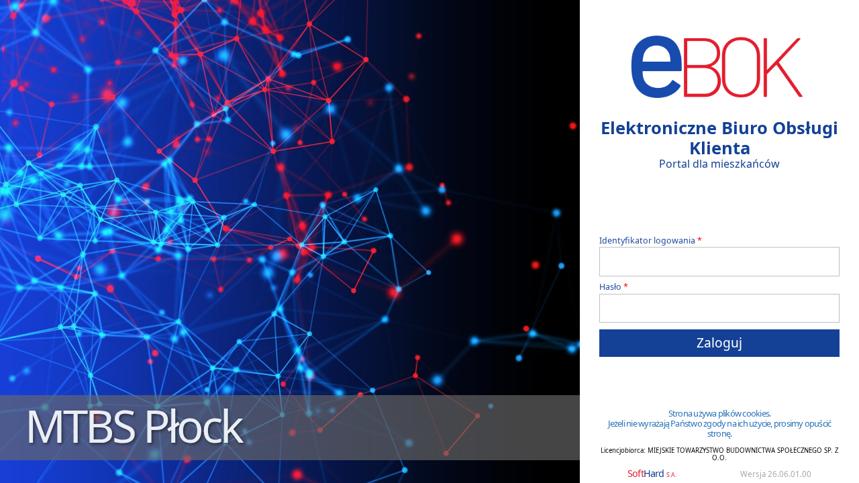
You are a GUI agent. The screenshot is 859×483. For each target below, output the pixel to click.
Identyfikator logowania (647, 241)
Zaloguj (719, 342)
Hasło (610, 287)
